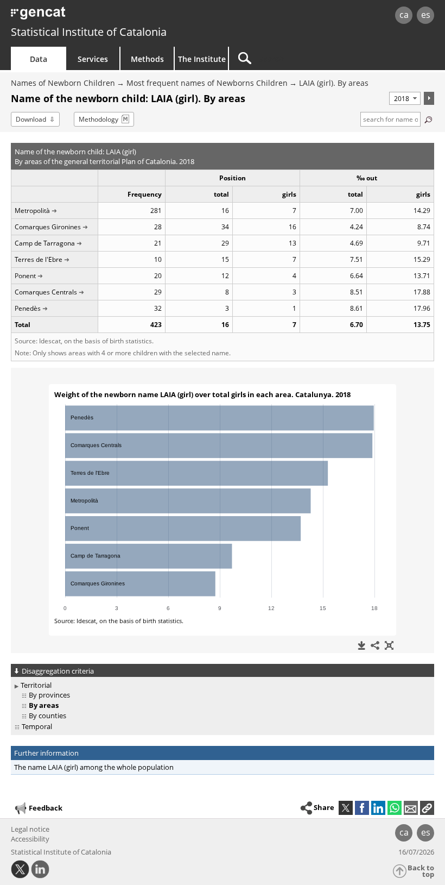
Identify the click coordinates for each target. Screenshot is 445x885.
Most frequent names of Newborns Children (207, 83)
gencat (95, 16)
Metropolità (32, 210)
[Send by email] (411, 808)
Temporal (37, 726)
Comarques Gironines (48, 226)
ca (404, 15)
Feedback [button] (45, 808)
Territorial (36, 685)
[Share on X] (346, 808)
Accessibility (30, 839)
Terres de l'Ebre (38, 259)
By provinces (49, 695)
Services (93, 59)
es (425, 15)
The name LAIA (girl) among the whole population (94, 767)
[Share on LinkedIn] (378, 808)
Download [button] (31, 119)
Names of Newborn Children (63, 83)
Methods (147, 59)
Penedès (28, 308)
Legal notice (30, 829)
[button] (427, 808)
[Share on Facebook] (362, 808)
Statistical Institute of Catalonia (89, 31)
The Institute (202, 59)
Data (38, 59)
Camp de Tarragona (45, 243)
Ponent (25, 275)
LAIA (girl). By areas (333, 83)
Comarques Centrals (46, 292)
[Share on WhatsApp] (394, 808)
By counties (47, 715)
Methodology (98, 119)
